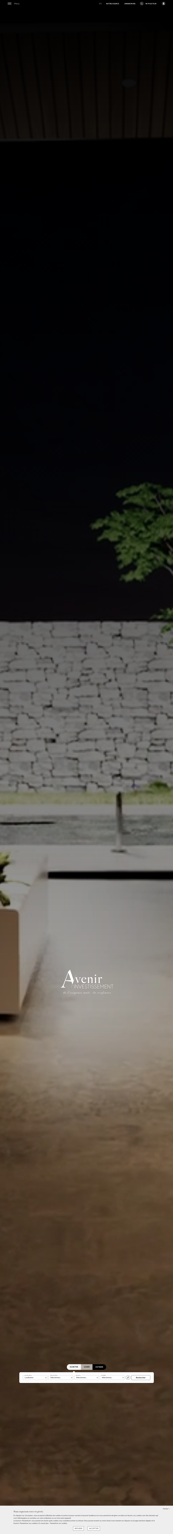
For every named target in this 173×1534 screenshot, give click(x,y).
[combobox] (35, 1377)
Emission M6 (130, 4)
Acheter (74, 1367)
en (100, 3)
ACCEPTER (93, 1528)
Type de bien (54, 1375)
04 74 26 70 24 (150, 4)
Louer (87, 1367)
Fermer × (166, 1509)
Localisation (28, 1375)
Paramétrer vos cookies (58, 1523)
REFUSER (78, 1528)
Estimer (99, 1367)
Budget (103, 1375)
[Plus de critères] (128, 1377)
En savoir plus (44, 1523)
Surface (78, 1375)
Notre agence (112, 4)
